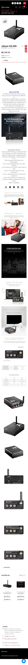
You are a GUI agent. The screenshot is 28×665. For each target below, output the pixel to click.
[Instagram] (18, 3)
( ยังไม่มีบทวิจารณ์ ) (11, 48)
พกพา (17, 591)
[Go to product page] (7, 584)
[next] (24, 46)
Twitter (26, 49)
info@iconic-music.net (11, 638)
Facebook (26, 46)
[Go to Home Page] (2, 10)
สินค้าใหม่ (20, 591)
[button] (24, 3)
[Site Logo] (5, 7)
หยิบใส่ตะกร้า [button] (8, 599)
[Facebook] (13, 3)
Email (26, 51)
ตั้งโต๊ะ (6, 57)
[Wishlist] (20, 7)
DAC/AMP (9, 57)
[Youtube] (15, 3)
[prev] (22, 46)
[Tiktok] (20, 3)
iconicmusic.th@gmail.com (12, 642)
